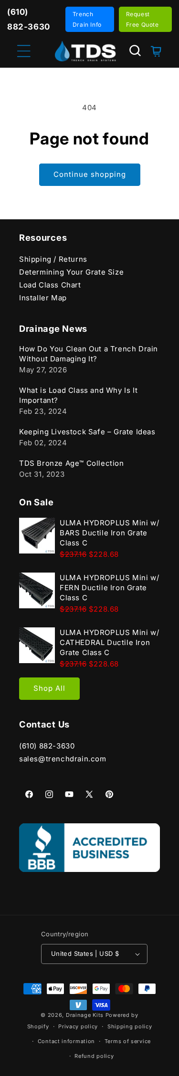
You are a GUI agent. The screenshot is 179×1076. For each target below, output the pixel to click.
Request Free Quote (142, 19)
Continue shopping (89, 174)
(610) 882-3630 (46, 745)
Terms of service (128, 1041)
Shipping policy (129, 1026)
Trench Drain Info (87, 19)
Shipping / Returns (53, 259)
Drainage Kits (85, 1015)
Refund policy (94, 1056)
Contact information (66, 1041)
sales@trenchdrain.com (62, 758)
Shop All (49, 688)
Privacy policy (78, 1026)
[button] (135, 50)
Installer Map (43, 297)
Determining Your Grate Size (71, 272)
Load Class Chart (50, 284)
